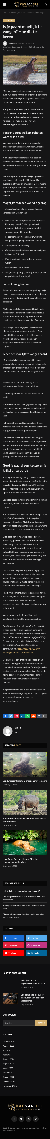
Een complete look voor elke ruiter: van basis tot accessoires (32, 997)
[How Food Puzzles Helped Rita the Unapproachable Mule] (25, 842)
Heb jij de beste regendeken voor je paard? (21, 891)
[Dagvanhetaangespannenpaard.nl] (26, 4)
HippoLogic (9, 20)
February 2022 (9, 1072)
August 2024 (8, 1059)
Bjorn (13, 43)
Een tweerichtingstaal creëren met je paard (25, 780)
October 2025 (9, 1041)
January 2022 (8, 1077)
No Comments (37, 47)
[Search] (45, 4)
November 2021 (10, 1086)
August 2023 (8, 1063)
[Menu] (4, 4)
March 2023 (8, 1068)
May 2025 (7, 1050)
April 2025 (7, 1055)
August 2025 (8, 1046)
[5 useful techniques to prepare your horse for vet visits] (25, 802)
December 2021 (10, 1081)
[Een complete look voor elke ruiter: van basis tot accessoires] (10, 998)
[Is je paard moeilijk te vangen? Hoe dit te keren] (25, 70)
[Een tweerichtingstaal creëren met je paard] (25, 764)
